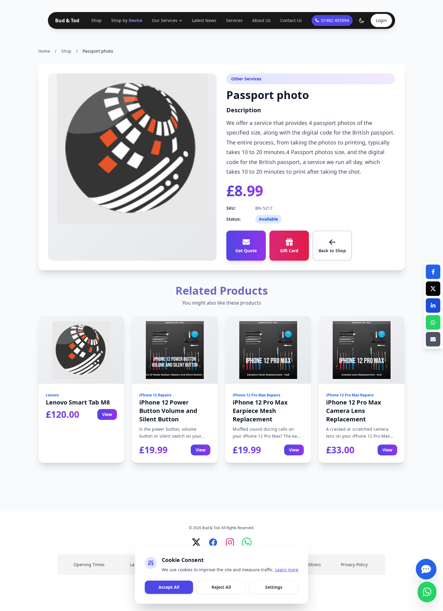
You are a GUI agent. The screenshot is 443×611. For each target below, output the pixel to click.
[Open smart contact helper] (426, 571)
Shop (96, 20)
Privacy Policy (354, 564)
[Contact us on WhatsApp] (427, 594)
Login (381, 20)
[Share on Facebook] (433, 272)
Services (234, 20)
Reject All (221, 587)
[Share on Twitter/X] (433, 288)
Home (44, 51)
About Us (261, 20)
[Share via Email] (433, 339)
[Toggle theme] (361, 20)
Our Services (165, 20)
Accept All (169, 587)
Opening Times (89, 564)
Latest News (204, 20)
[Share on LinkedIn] (433, 305)
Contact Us (291, 20)
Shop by (126, 20)
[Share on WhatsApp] (433, 322)
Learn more (286, 569)
